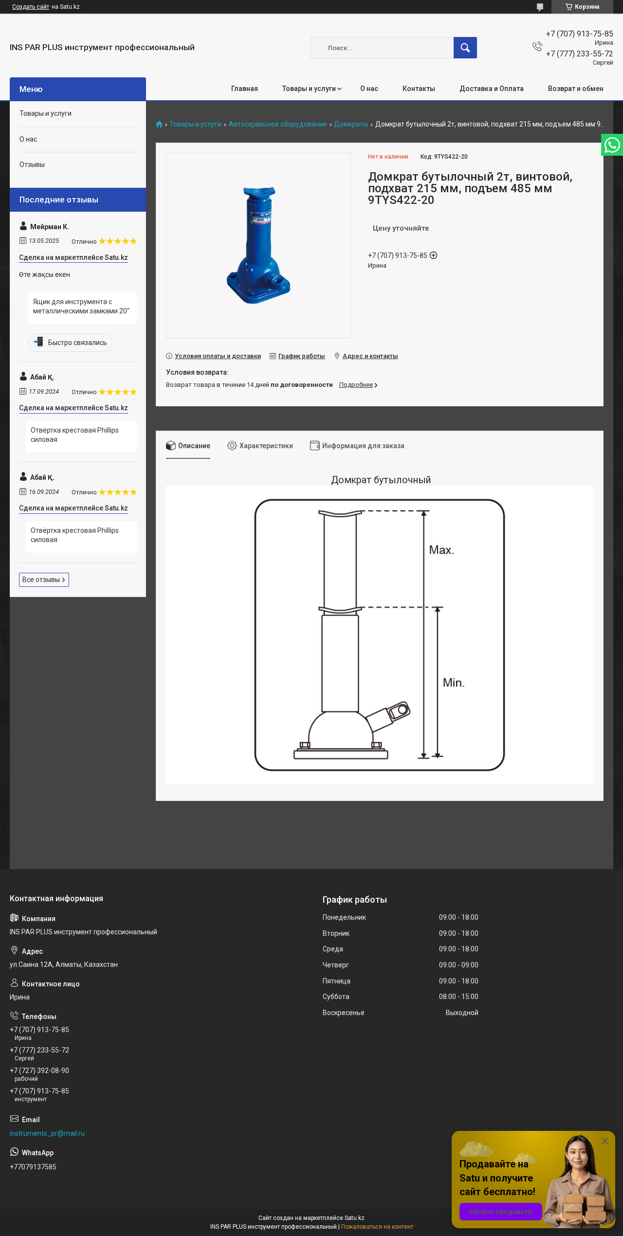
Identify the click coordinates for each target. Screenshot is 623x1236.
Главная (244, 88)
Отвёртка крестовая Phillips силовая (75, 435)
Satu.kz (355, 1218)
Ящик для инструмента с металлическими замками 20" (81, 306)
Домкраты (351, 124)
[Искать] (465, 47)
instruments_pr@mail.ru (47, 1133)
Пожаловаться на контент (377, 1226)
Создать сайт (30, 6)
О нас (369, 88)
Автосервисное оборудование (278, 124)
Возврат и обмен (576, 88)
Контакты (419, 88)
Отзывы (32, 164)
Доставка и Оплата (491, 88)
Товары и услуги (309, 88)
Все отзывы (41, 579)
